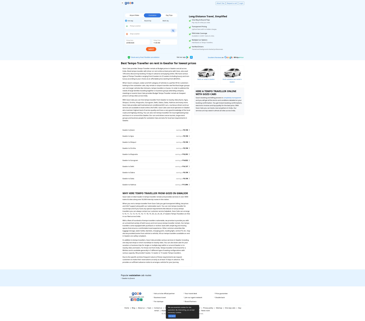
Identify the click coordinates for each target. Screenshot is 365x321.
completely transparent (232, 98)
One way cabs (230, 308)
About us (141, 308)
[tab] (133, 21)
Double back (220, 297)
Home (126, 308)
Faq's (149, 308)
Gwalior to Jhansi (128, 278)
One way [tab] (130, 21)
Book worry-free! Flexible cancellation (145, 57)
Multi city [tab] (166, 21)
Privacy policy (208, 308)
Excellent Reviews (214, 57)
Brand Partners (190, 301)
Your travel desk (191, 293)
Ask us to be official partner (164, 293)
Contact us (158, 308)
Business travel (160, 297)
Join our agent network (193, 297)
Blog (133, 308)
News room (205, 310)
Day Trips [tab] (169, 15)
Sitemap (219, 308)
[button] (122, 3)
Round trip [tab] (147, 21)
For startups (158, 301)
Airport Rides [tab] (134, 15)
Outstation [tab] (152, 15)
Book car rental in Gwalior (206, 79)
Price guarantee (221, 293)
